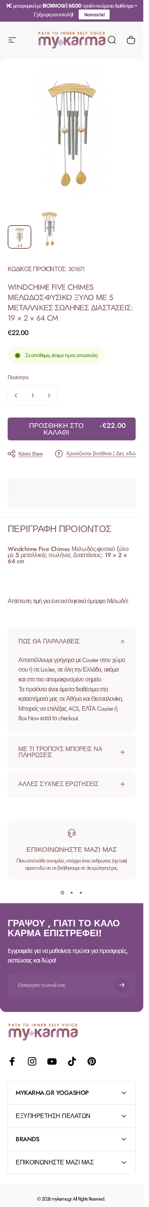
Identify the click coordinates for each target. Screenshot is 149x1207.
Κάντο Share (30, 453)
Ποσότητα (18, 377)
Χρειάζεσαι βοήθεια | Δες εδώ (101, 453)
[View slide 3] (81, 892)
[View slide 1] (62, 892)
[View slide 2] (71, 892)
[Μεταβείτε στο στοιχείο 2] (49, 228)
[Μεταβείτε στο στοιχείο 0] (19, 237)
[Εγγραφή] (122, 985)
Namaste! (94, 14)
